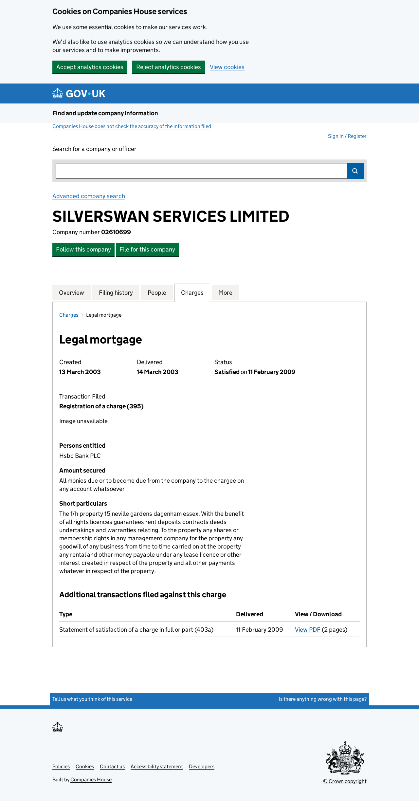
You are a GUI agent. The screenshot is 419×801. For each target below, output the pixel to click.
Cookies (85, 766)
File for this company (147, 249)
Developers (201, 766)
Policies (61, 766)
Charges (68, 315)
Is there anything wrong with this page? (323, 699)
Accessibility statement (157, 766)
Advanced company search (88, 196)
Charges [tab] (192, 292)
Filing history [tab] (116, 292)
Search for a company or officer (94, 149)
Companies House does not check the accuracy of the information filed (131, 126)
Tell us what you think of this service (92, 699)
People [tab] (157, 292)
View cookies (227, 67)
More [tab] (225, 292)
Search (355, 171)
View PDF (307, 629)
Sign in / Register (347, 136)
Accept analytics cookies (89, 67)
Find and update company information (105, 113)
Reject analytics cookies (168, 67)
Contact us (112, 766)
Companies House (91, 779)
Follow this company (83, 249)
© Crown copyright (345, 781)
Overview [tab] (71, 292)
